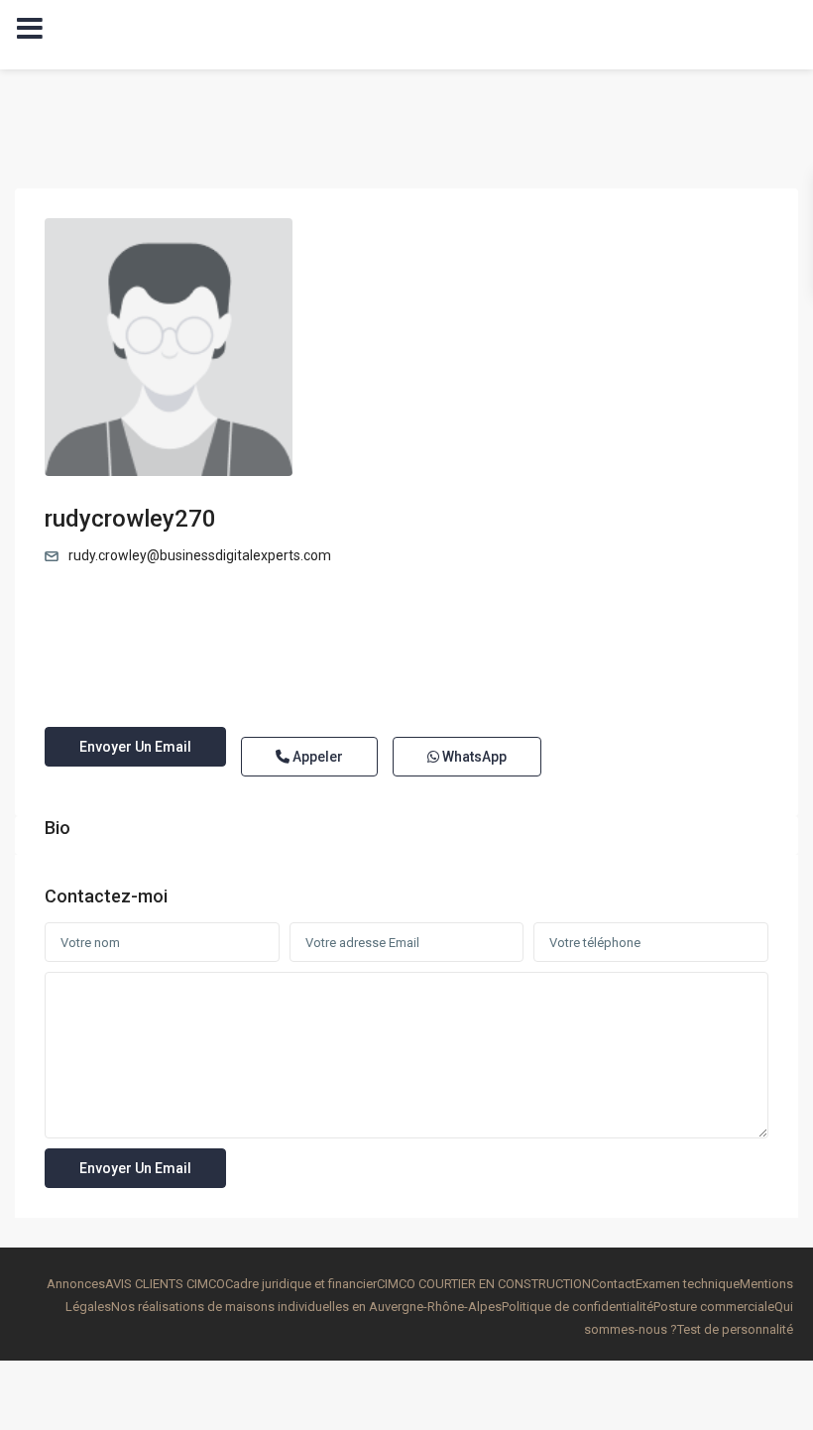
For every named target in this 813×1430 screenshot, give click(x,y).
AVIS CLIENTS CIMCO (165, 1283)
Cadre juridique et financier (301, 1283)
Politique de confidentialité (577, 1306)
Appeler (316, 757)
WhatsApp (473, 757)
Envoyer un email (135, 747)
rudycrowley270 (130, 519)
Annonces (76, 1283)
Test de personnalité (735, 1329)
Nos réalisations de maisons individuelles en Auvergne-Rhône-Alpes (306, 1306)
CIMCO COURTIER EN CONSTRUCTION (484, 1283)
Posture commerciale (713, 1306)
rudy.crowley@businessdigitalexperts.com (199, 555)
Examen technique (688, 1283)
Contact (613, 1283)
